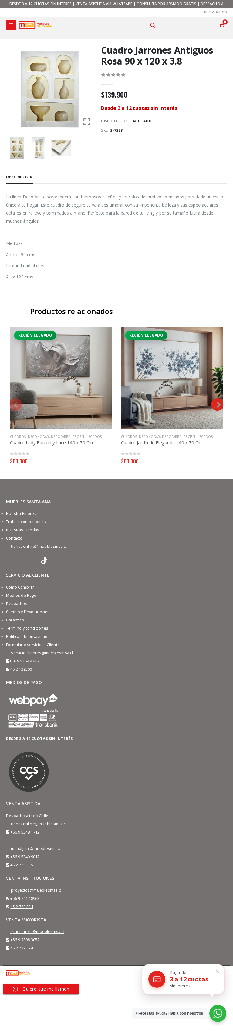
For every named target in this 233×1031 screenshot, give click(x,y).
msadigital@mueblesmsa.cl (36, 848)
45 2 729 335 (21, 865)
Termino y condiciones (27, 628)
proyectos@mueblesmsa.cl (36, 890)
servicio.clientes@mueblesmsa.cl (42, 652)
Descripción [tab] (19, 177)
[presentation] (16, 404)
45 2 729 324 (21, 948)
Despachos (16, 603)
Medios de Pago (21, 595)
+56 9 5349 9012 (24, 856)
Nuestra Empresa (22, 513)
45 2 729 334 (21, 906)
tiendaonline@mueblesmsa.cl (38, 546)
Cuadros (18, 437)
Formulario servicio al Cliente (33, 644)
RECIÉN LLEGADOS (87, 437)
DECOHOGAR (38, 437)
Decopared (61, 437)
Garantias (15, 620)
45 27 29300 (21, 669)
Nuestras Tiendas (22, 530)
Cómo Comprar (20, 587)
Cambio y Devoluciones (27, 611)
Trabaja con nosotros (26, 521)
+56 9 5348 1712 (24, 832)
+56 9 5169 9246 (24, 661)
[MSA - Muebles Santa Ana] (35, 25)
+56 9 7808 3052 (24, 939)
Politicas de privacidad (27, 636)
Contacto (14, 538)
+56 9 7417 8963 (24, 898)
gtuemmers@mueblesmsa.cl (37, 931)
